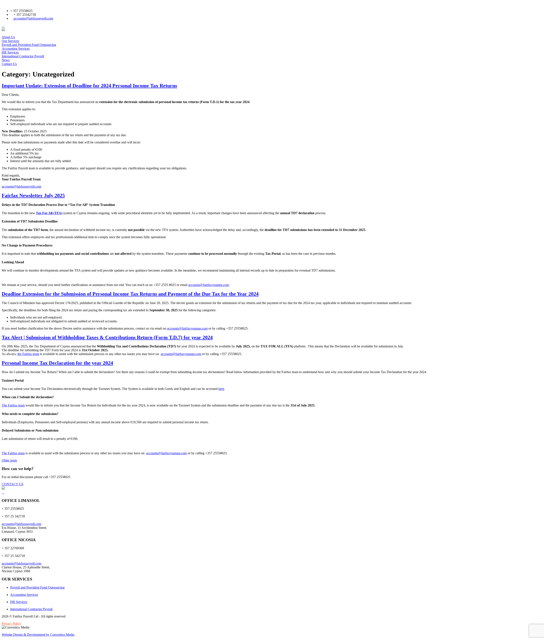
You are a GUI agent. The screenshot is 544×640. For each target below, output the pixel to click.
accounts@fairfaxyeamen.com (208, 285)
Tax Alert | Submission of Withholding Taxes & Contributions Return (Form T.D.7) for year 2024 (107, 337)
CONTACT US (12, 484)
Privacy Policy (11, 623)
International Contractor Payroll (23, 56)
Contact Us (9, 64)
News (6, 60)
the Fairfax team (28, 354)
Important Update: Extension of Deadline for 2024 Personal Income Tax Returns (89, 85)
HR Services (10, 52)
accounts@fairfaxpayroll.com (33, 18)
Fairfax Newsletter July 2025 (33, 195)
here (221, 389)
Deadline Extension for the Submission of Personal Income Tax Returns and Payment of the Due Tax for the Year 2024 (130, 294)
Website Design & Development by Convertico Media (38, 634)
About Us (8, 37)
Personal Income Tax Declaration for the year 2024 (57, 363)
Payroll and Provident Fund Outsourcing (29, 45)
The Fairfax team (13, 405)
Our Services (10, 41)
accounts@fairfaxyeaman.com (187, 328)
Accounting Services (16, 48)
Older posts (9, 460)
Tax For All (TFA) (49, 213)
